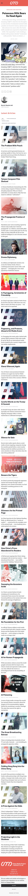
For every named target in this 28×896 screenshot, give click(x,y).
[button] (2, 3)
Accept (14, 885)
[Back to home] (14, 3)
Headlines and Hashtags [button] (9, 123)
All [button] (3, 118)
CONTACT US (14, 871)
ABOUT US (14, 869)
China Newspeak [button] (11, 118)
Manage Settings (14, 893)
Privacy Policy (10, 882)
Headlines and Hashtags (14, 9)
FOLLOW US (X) (14, 873)
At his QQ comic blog (8, 64)
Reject (14, 889)
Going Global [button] (5, 120)
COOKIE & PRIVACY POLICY (14, 875)
